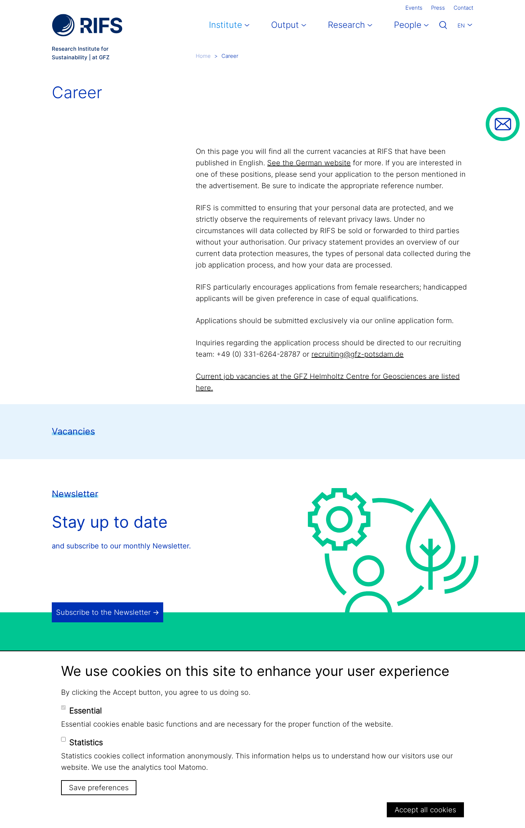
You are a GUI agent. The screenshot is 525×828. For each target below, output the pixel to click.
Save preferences (99, 787)
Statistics (86, 742)
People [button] (407, 25)
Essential (85, 710)
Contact (463, 7)
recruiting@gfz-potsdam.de (357, 354)
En (461, 25)
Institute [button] (225, 25)
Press (438, 7)
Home (203, 55)
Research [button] (346, 25)
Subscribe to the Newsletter (103, 612)
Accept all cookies (425, 810)
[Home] (87, 25)
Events (413, 7)
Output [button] (285, 25)
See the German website (309, 163)
